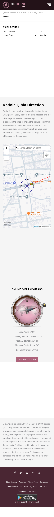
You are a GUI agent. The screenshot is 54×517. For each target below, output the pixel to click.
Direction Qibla (12, 487)
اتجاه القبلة (33, 487)
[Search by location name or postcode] (18, 148)
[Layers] (47, 155)
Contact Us (44, 482)
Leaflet (36, 226)
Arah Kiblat (24, 487)
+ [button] (6, 148)
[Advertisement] (27, 69)
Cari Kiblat (43, 487)
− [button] (6, 152)
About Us (22, 482)
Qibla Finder (22, 491)
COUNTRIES (9, 31)
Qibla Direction (11, 482)
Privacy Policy (33, 482)
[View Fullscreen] (6, 158)
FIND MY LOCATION (27, 360)
